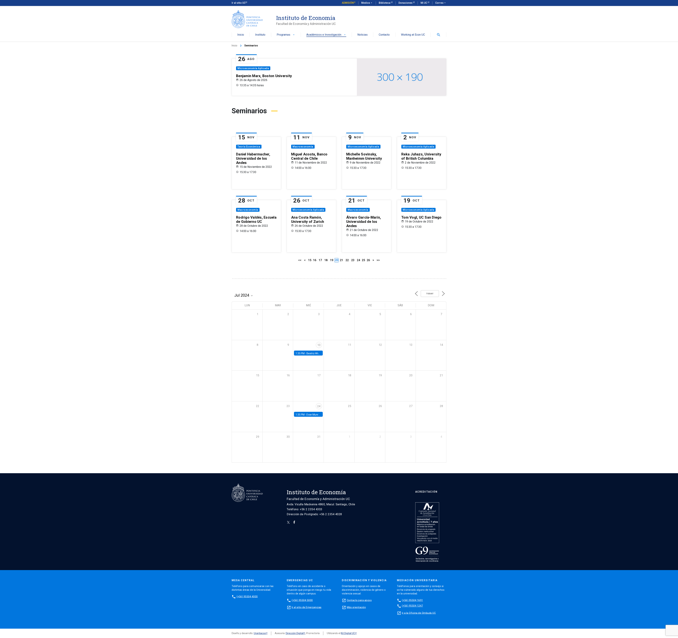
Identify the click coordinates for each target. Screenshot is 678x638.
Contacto (384, 34)
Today (429, 294)
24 (358, 260)
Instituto (260, 34)
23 (352, 260)
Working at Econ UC (413, 34)
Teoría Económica (248, 146)
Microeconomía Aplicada (253, 68)
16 (314, 260)
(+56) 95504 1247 (412, 605)
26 (368, 260)
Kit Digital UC (348, 633)
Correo (440, 2)
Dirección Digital (294, 633)
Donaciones (406, 2)
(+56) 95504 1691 (412, 600)
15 (309, 260)
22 (347, 260)
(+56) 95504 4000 (247, 596)
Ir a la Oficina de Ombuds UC (419, 612)
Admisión (348, 2)
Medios (367, 2)
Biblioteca (385, 2)
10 (318, 345)
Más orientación (356, 607)
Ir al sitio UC (238, 2)
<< (299, 260)
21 (341, 260)
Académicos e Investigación (326, 34)
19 (331, 260)
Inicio (240, 34)
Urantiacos (260, 633)
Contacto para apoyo (359, 600)
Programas (286, 34)
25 (363, 260)
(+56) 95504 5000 (302, 600)
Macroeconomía (303, 146)
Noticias (362, 34)
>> (378, 260)
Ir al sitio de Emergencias (307, 607)
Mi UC (424, 2)
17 (320, 260)
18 (326, 260)
